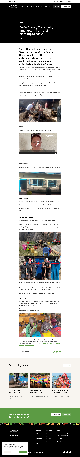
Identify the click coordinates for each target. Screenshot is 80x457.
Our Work (38, 6)
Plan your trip (67, 6)
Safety (38, 443)
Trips (22, 6)
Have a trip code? (68, 1)
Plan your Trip (57, 414)
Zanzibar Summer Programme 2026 (15, 391)
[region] (15, 448)
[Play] (20, 153)
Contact (61, 1)
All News (66, 365)
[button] (38, 143)
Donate (49, 441)
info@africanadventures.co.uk (64, 441)
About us (46, 6)
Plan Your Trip (50, 436)
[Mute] (53, 153)
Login (58, 6)
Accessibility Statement (40, 452)
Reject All (15, 452)
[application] (38, 143)
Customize (8, 452)
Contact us (67, 414)
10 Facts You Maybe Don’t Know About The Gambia (60, 391)
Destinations (29, 6)
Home (38, 433)
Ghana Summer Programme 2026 (36, 391)
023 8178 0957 (12, 1)
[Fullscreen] (55, 153)
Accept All (23, 452)
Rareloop (15, 440)
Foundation (56, 1)
